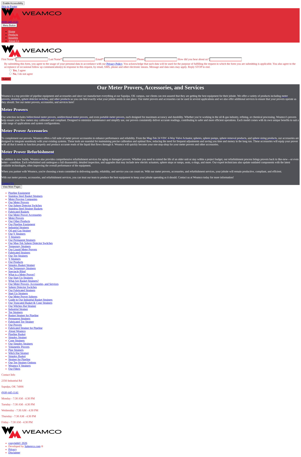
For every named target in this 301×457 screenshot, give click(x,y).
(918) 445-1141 (9, 21)
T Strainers (14, 236)
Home (11, 31)
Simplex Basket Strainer (21, 265)
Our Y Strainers (16, 233)
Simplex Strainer (17, 337)
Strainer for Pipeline (19, 359)
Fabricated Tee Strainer (21, 321)
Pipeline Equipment (19, 192)
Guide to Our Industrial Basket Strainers (30, 299)
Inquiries (13, 37)
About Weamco (17, 331)
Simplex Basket (17, 356)
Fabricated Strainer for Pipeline (25, 327)
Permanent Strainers (19, 318)
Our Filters (14, 368)
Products (13, 34)
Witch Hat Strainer (18, 353)
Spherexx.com (32, 446)
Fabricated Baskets (18, 211)
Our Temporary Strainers (22, 268)
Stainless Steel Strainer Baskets (25, 208)
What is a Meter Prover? (21, 274)
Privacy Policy (114, 63)
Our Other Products (19, 221)
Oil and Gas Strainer (19, 230)
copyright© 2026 (17, 443)
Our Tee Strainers (18, 255)
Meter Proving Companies (22, 199)
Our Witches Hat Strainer (22, 305)
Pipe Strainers (16, 349)
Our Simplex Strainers (20, 343)
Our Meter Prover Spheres (22, 296)
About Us (13, 40)
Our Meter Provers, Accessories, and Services (33, 284)
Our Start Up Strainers (20, 277)
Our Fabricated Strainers (21, 290)
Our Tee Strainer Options (22, 362)
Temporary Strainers (19, 246)
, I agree (19, 70)
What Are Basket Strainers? (23, 280)
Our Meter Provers (18, 202)
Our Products (15, 262)
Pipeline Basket (16, 334)
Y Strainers (14, 258)
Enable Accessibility (13, 3)
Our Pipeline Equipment (21, 224)
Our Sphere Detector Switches (25, 205)
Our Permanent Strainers (21, 240)
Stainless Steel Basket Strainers (25, 196)
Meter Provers (16, 218)
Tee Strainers (15, 312)
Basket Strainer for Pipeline (23, 315)
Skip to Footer (9, 6)
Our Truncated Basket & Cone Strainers (30, 302)
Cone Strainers (16, 340)
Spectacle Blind (17, 271)
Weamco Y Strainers (19, 365)
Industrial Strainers (18, 227)
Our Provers (15, 324)
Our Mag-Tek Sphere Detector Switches (30, 243)
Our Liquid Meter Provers (22, 249)
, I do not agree (23, 73)
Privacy (12, 449)
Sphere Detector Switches (22, 287)
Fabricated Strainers (19, 252)
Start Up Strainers (18, 293)
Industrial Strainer (18, 309)
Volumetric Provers (18, 346)
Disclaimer (14, 452)
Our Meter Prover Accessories (24, 214)
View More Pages (12, 186)
